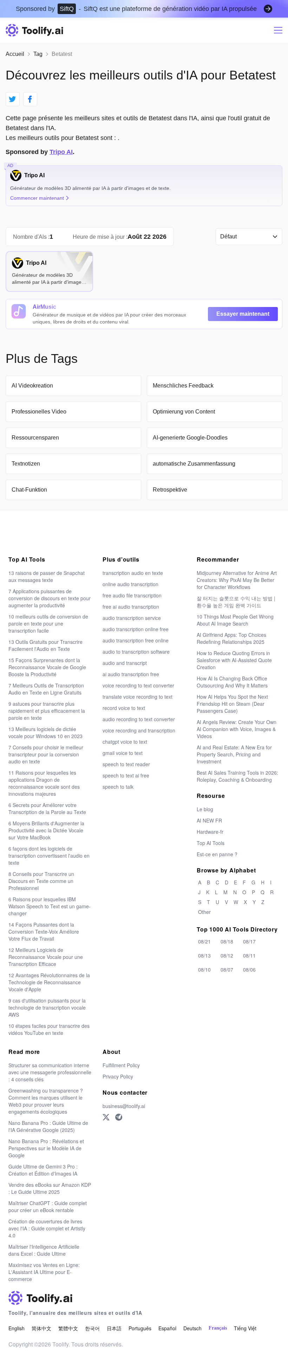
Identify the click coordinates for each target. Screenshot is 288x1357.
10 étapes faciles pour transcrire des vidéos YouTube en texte (49, 1029)
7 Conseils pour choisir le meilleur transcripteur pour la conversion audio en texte (45, 754)
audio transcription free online (136, 640)
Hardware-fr (210, 831)
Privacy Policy (118, 1076)
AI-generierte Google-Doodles (190, 438)
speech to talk (118, 786)
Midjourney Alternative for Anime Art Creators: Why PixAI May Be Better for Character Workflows (237, 579)
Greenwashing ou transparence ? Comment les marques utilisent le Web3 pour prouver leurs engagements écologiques (45, 1101)
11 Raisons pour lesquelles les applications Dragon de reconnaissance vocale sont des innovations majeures (44, 783)
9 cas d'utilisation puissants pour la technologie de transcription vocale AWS (47, 1007)
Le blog (205, 809)
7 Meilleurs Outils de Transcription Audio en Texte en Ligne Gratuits (46, 689)
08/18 (227, 941)
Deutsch (192, 1328)
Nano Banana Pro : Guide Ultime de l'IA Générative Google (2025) (48, 1126)
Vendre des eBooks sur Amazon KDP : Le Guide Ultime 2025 (49, 1188)
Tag (37, 54)
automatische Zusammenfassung (194, 464)
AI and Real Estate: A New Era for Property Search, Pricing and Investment (234, 754)
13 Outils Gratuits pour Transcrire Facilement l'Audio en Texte (45, 645)
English (16, 1328)
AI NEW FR (209, 820)
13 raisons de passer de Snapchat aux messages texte (46, 576)
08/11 (249, 955)
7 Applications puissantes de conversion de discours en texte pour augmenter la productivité (49, 598)
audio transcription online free (136, 629)
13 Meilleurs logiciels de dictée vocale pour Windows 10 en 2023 (45, 732)
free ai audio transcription (131, 606)
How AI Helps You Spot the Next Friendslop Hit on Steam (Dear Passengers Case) (232, 703)
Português (140, 1328)
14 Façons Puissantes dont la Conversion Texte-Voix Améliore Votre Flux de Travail (43, 931)
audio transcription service (132, 617)
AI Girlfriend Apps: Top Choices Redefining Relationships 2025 (231, 638)
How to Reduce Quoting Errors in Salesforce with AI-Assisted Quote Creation (234, 660)
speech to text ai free (126, 775)
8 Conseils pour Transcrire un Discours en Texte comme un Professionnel (41, 880)
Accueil (15, 54)
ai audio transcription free (131, 674)
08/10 (204, 969)
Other (204, 911)
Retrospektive (170, 490)
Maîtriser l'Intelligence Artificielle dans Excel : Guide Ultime (43, 1250)
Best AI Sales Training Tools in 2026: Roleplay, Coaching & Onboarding (237, 776)
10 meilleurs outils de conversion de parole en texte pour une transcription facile (48, 623)
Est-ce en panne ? (217, 854)
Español (167, 1328)
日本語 (114, 1328)
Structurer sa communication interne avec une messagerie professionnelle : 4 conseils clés (49, 1072)
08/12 (227, 955)
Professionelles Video (39, 412)
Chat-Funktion (29, 490)
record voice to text (124, 707)
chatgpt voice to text (125, 741)
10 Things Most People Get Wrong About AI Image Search (235, 620)
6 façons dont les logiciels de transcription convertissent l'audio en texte (49, 855)
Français (218, 1328)
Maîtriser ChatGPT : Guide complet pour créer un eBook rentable (47, 1206)
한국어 (92, 1328)
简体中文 (41, 1328)
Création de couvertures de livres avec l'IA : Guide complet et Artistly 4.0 (46, 1228)
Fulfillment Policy (121, 1065)
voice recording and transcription (139, 730)
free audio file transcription (132, 595)
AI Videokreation (32, 386)
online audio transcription (130, 584)
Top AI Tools (210, 842)
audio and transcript (125, 662)
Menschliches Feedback (183, 386)
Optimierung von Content (184, 412)
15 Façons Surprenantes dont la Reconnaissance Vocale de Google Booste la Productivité (47, 667)
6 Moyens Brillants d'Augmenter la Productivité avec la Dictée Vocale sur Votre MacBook (46, 830)
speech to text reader (126, 764)
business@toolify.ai (124, 1105)
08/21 (204, 941)
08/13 (204, 955)
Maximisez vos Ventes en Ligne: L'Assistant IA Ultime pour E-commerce (44, 1271)
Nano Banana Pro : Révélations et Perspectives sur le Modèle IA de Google (46, 1148)
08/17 (249, 941)
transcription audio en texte (133, 572)
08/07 (227, 969)
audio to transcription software (136, 651)
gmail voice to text (123, 752)
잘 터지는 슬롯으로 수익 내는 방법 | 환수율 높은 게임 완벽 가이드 (236, 602)
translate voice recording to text (137, 696)
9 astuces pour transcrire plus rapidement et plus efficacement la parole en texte (46, 710)
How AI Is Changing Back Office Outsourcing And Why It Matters (232, 682)
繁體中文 (68, 1328)
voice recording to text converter (138, 685)
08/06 (249, 969)
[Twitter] (106, 1117)
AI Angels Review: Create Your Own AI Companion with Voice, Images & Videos (236, 729)
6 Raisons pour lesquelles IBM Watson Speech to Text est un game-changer (49, 906)
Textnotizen (26, 464)
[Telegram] (118, 1117)
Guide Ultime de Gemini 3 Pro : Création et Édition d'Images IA (43, 1170)
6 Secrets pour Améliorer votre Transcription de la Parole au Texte (47, 808)
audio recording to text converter (139, 719)
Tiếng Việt (245, 1328)
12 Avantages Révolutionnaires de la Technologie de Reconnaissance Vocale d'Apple (49, 982)
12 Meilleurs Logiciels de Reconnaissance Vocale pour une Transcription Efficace (45, 956)
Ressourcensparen (35, 438)
